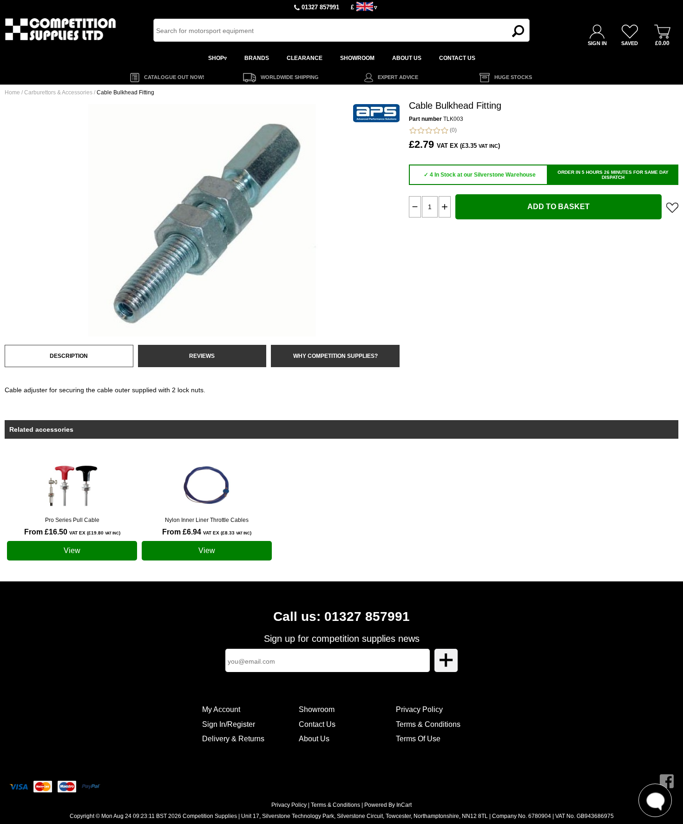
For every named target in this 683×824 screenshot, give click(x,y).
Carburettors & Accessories (58, 92)
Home (12, 92)
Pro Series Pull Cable (72, 520)
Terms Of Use (418, 739)
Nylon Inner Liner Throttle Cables (207, 520)
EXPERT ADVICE (398, 77)
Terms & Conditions (428, 724)
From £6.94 (206, 532)
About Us (314, 739)
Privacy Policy (419, 709)
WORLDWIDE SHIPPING (290, 77)
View (72, 550)
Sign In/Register (228, 724)
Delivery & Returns (233, 739)
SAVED (629, 43)
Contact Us (317, 724)
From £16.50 (72, 532)
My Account (221, 709)
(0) (452, 130)
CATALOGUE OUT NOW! (174, 77)
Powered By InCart (388, 805)
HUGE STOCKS (513, 77)
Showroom (317, 709)
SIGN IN (597, 43)
